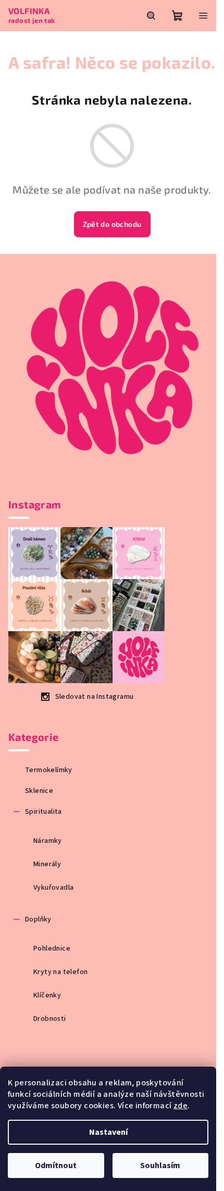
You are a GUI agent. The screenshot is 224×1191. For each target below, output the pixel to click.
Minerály (47, 864)
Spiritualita (43, 811)
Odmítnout (56, 1165)
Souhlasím (160, 1165)
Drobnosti (49, 1019)
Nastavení (108, 1132)
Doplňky (38, 919)
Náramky (47, 841)
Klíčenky (47, 995)
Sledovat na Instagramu (94, 696)
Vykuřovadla (53, 887)
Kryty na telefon (60, 972)
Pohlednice (51, 948)
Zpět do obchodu (112, 224)
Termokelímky (48, 770)
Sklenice (39, 791)
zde (180, 1105)
